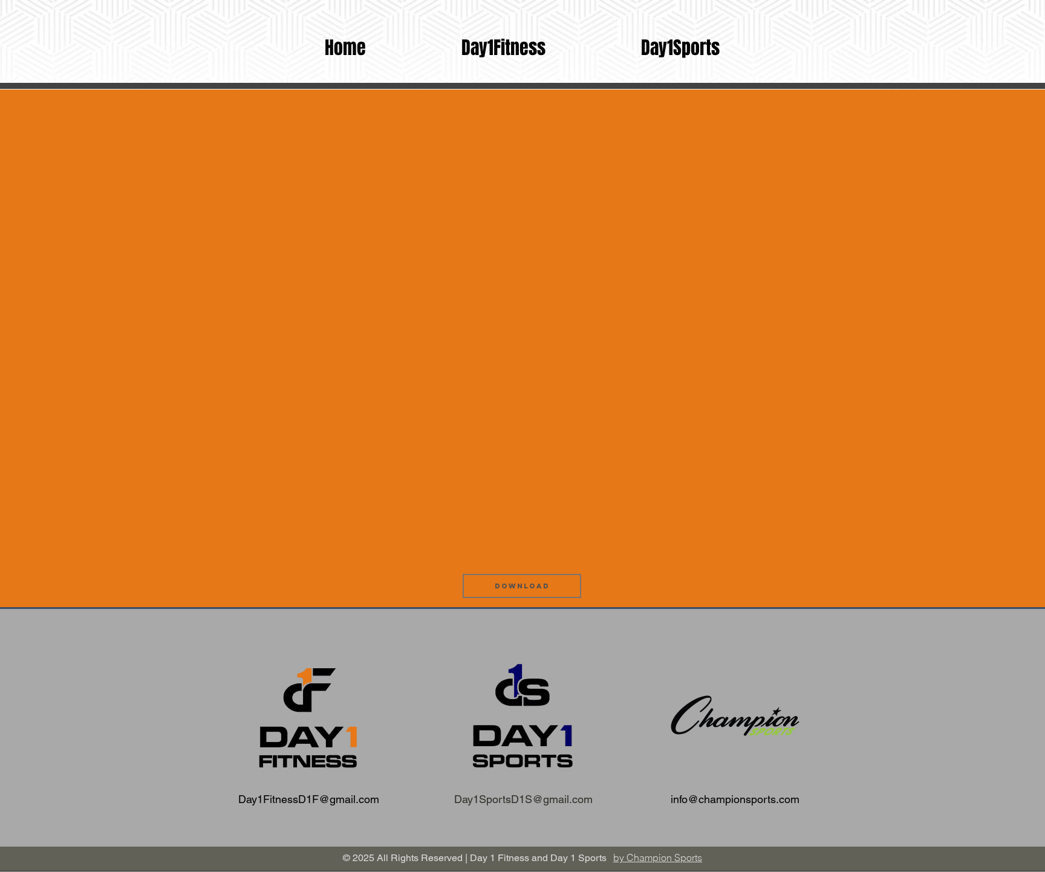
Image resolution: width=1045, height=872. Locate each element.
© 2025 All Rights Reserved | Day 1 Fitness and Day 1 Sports (475, 858)
